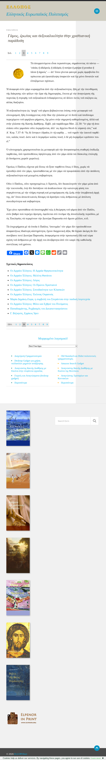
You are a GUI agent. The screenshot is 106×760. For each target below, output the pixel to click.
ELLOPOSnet (20, 754)
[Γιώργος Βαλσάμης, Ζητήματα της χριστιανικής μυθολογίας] (18, 530)
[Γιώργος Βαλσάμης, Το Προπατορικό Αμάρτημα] (18, 572)
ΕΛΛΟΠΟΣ (18, 7)
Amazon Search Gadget (72, 363)
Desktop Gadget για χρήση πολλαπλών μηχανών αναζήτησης (27, 362)
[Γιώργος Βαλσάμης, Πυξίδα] (18, 487)
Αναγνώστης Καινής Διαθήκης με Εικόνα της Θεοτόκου (75, 369)
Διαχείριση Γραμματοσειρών (28, 356)
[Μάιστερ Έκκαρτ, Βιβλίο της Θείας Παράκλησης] (18, 699)
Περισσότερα (22, 382)
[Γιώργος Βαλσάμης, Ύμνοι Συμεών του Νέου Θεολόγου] (18, 657)
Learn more (96, 758)
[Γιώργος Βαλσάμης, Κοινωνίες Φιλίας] (18, 445)
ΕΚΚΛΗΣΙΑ (12, 30)
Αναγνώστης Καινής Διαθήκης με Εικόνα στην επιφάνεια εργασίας (28, 369)
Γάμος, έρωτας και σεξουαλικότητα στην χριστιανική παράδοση (49, 38)
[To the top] (97, 748)
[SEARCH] (94, 421)
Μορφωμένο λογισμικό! (53, 338)
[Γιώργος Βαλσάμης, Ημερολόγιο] (18, 614)
